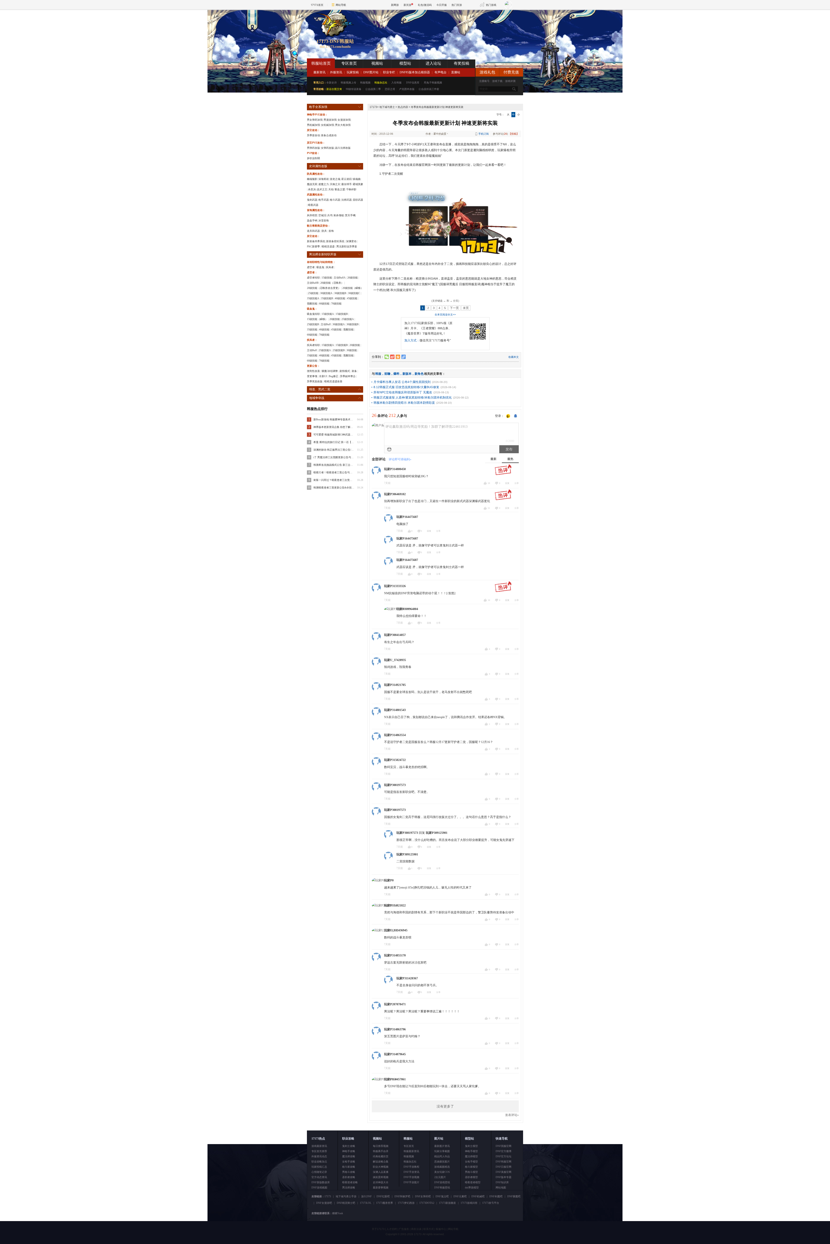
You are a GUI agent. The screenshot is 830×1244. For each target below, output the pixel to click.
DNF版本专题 (503, 1177)
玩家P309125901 (436, 832)
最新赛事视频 (380, 1187)
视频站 (377, 63)
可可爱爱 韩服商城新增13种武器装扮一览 (333, 434)
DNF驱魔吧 (513, 1196)
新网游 (395, 4)
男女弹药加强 (314, 119)
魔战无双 (312, 184)
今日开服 (441, 4)
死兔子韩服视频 (433, 82)
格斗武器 (335, 199)
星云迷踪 (346, 179)
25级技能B (313, 324)
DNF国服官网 (503, 1146)
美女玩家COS (442, 1172)
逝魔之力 (323, 184)
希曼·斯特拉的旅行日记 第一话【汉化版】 (333, 442)
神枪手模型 (471, 1151)
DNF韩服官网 (503, 1161)
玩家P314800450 (395, 469)
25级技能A (348, 319)
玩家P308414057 (395, 635)
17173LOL (365, 1202)
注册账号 (484, 81)
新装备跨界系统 (316, 241)
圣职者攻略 (348, 1177)
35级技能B (327, 298)
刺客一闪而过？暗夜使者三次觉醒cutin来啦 (333, 480)
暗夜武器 (313, 205)
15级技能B (342, 313)
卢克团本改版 (407, 89)
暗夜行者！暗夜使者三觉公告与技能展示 (333, 472)
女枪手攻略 (348, 1161)
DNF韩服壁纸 (442, 1187)
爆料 (396, 373)
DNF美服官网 (503, 1172)
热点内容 (403, 107)
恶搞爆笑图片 (442, 1161)
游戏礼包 (487, 72)
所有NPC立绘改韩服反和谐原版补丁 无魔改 (403, 392)
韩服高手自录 (380, 1151)
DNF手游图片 (411, 1182)
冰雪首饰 (323, 220)
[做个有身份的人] (508, 416)
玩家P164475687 (407, 517)
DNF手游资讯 (411, 1172)
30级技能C (354, 293)
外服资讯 (336, 72)
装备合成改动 (329, 135)
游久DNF (366, 1196)
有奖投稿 (461, 63)
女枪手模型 (471, 1161)
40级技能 (340, 298)
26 (505, 133)
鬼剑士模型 (471, 1146)
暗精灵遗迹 (328, 246)
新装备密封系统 (335, 241)
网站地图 (501, 1187)
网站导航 (341, 4)
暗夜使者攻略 (350, 1182)
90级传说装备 (353, 89)
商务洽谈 (416, 1229)
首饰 (331, 230)
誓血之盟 (340, 189)
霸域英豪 (358, 184)
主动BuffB (313, 282)
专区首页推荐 (319, 1151)
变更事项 (312, 376)
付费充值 (511, 72)
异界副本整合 (348, 376)
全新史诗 (331, 82)
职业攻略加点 (319, 1161)
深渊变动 (351, 241)
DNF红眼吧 (383, 1196)
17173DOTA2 (426, 1202)
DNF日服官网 (503, 1166)
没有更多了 (445, 1106)
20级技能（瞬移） (352, 288)
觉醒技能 (312, 303)
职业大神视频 (380, 1166)
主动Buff (326, 324)
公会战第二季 (373, 89)
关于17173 (378, 1229)
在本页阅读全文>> (445, 314)
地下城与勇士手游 (346, 1196)
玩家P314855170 (395, 955)
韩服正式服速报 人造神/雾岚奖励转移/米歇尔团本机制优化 (413, 397)
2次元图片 (440, 1177)
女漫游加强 (344, 119)
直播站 (455, 72)
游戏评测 (510, 81)
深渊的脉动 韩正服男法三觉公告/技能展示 (333, 449)
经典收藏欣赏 (380, 1156)
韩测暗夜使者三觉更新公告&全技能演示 (333, 487)
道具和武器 (313, 230)
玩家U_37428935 (395, 660)
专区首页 (349, 63)
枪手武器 (323, 199)
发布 (509, 449)
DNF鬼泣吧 (442, 1196)
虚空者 (311, 267)
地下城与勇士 (387, 107)
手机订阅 (483, 133)
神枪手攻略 (348, 1151)
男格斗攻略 (348, 1172)
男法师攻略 (348, 1187)
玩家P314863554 (395, 735)
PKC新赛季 (313, 246)
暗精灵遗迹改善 (333, 381)
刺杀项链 (339, 215)
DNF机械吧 (478, 1196)
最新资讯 (319, 72)
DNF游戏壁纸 (442, 1182)
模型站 (405, 63)
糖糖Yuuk (337, 1213)
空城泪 (322, 215)
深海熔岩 (323, 179)
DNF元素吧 (460, 1196)
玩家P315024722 (395, 760)
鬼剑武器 (312, 199)
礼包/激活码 (425, 4)
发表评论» (512, 1115)
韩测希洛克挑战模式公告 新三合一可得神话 (333, 464)
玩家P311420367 (407, 978)
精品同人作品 (442, 1156)
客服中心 (441, 1229)
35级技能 (312, 329)
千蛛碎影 (351, 189)
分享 (516, 483)
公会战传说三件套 (428, 89)
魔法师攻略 (348, 1156)
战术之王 (322, 189)
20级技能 (352, 277)
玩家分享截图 (442, 1151)
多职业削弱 (313, 158)
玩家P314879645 (395, 1054)
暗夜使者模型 (472, 1182)
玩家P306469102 (395, 494)
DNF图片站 (370, 72)
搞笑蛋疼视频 (380, 1177)
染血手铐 (312, 220)
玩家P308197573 (395, 785)
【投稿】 (514, 133)
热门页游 (457, 4)
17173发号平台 (490, 1202)
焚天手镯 (350, 215)
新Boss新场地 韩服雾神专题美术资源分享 (333, 419)
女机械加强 (327, 124)
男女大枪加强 (343, 124)
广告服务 (404, 1229)
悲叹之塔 (390, 89)
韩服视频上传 (348, 82)
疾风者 (330, 267)
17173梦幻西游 (406, 1202)
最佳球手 (346, 184)
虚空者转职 (313, 277)
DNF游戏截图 (319, 1187)
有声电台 (440, 72)
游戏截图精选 (442, 1166)
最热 (510, 459)
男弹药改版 (313, 147)
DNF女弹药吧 (423, 1196)
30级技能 (351, 350)
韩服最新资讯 (411, 1151)
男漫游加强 (330, 119)
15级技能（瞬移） (317, 319)
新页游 (407, 4)
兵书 (329, 215)
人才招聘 (391, 1229)
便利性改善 (313, 371)
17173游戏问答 (469, 1202)
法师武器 (346, 199)
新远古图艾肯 (334, 89)
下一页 (454, 308)
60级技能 (324, 303)
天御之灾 (335, 184)
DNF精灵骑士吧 (346, 1202)
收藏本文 (513, 357)
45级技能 (352, 298)
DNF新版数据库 (320, 1182)
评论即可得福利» (400, 459)
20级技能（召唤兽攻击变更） (324, 288)
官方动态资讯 (319, 1177)
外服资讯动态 (319, 1156)
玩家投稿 (353, 72)
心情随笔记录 (319, 1172)
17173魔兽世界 (384, 1202)
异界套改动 (313, 135)
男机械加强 (313, 124)
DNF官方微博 (503, 1151)
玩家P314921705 (395, 685)
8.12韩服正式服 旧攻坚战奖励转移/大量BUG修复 (406, 387)
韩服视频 (365, 82)
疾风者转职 (313, 345)
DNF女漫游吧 (324, 1202)
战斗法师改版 (343, 147)
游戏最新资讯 (319, 1146)
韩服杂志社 (380, 82)
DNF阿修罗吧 (402, 1196)
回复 (507, 483)
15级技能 (327, 277)
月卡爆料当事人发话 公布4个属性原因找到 (402, 382)
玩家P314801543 (395, 710)
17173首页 (317, 4)
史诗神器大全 (380, 1182)
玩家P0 (389, 880)
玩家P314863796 (395, 1029)
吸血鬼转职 (313, 313)
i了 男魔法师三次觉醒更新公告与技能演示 (333, 457)
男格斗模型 (471, 1172)
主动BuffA (340, 277)
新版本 (407, 373)
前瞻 (387, 373)
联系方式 (428, 1229)
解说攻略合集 (380, 1161)
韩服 (378, 373)
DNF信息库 (412, 82)
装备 (354, 371)
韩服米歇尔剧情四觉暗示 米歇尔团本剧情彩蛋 (404, 402)
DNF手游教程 (411, 1166)
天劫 (331, 189)
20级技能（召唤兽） (332, 282)
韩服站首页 (321, 63)
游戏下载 (497, 81)
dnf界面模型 (472, 1187)
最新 (493, 459)
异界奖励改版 (314, 381)
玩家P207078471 (395, 1004)
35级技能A (313, 298)
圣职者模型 (471, 1177)
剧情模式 (345, 371)
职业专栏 (389, 72)
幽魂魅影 (312, 179)
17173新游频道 (447, 1202)
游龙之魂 (335, 179)
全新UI (323, 376)
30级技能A (326, 293)
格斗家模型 (471, 1166)
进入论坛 (433, 63)
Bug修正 (333, 376)
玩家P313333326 (395, 586)
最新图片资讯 (442, 1146)
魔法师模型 (471, 1156)
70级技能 (336, 303)
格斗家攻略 (348, 1166)
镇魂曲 (357, 179)
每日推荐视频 (380, 1146)
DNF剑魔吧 (496, 1196)
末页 (466, 308)
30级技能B (340, 293)
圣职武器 (358, 199)
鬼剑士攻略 (348, 1146)
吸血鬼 (320, 267)
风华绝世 (312, 215)
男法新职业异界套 (346, 246)
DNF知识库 (502, 1182)
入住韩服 (396, 82)
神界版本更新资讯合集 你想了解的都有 (333, 427)
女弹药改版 (327, 147)
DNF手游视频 (411, 1177)
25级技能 (313, 293)
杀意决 (312, 189)
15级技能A (328, 313)
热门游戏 (491, 4)
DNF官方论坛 (503, 1156)
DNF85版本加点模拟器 (415, 72)
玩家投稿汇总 (319, 1166)
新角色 (419, 373)
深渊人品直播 (380, 1172)
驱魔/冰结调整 (330, 371)
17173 (373, 107)
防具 (324, 230)
